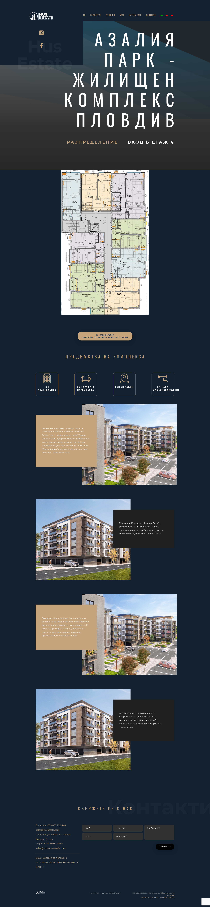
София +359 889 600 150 (49, 843)
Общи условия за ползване (51, 858)
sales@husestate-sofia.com (51, 848)
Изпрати (163, 846)
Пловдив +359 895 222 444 (51, 825)
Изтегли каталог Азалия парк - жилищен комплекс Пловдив (105, 336)
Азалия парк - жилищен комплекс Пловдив (122, 79)
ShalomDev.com (115, 893)
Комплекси (95, 15)
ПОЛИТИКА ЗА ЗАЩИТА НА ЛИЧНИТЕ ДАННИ (157, 898)
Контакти (151, 15)
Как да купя (135, 15)
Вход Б (140, 142)
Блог (122, 15)
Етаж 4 (163, 142)
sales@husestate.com (48, 830)
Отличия (110, 15)
